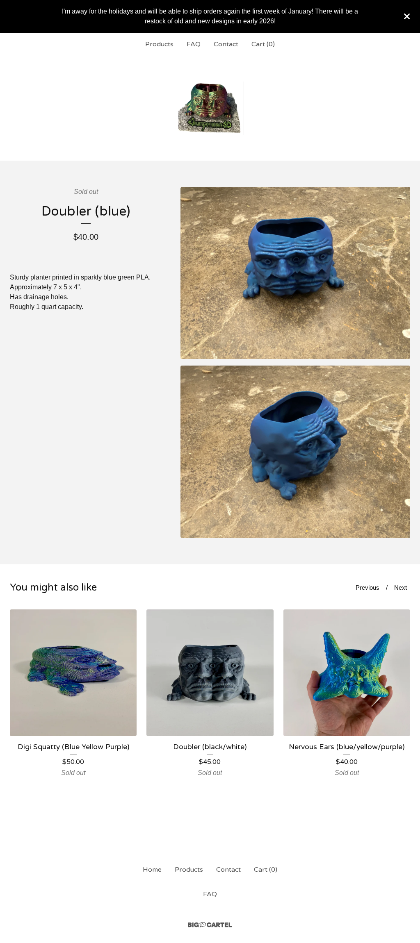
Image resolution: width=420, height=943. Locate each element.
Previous (367, 587)
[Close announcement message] (406, 16)
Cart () (263, 44)
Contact (226, 44)
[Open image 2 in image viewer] (295, 452)
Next (400, 587)
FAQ (194, 44)
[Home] (210, 108)
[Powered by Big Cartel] (210, 925)
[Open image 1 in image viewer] (295, 273)
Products (159, 44)
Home (152, 870)
